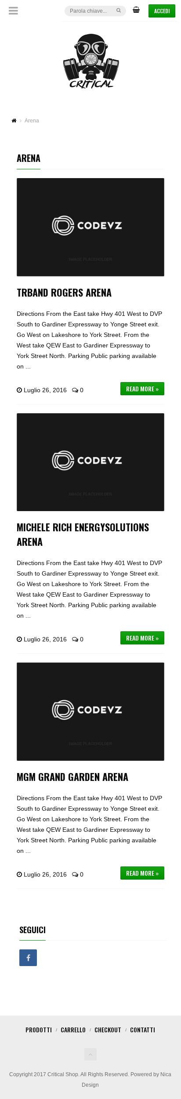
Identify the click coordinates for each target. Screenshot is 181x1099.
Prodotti (38, 1029)
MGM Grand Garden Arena (72, 777)
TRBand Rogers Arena (64, 292)
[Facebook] (28, 958)
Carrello (73, 1029)
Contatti (142, 1029)
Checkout (107, 1029)
